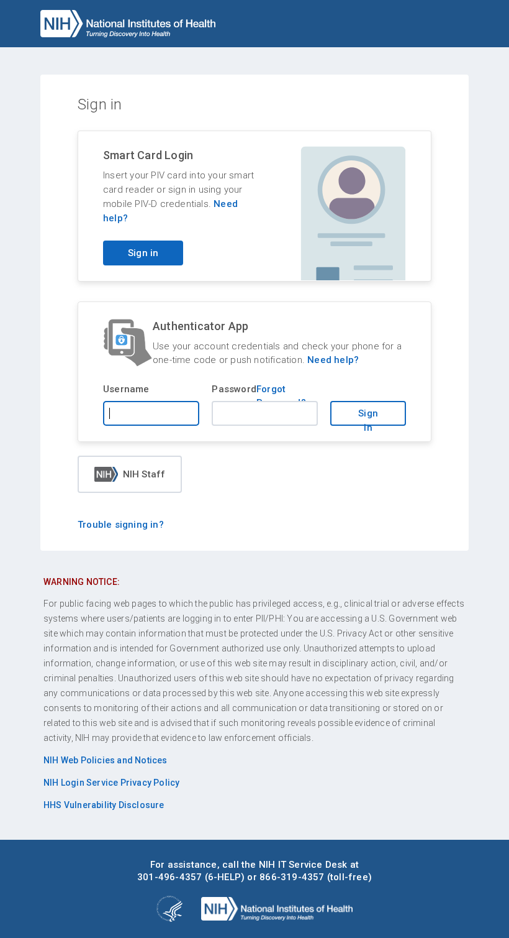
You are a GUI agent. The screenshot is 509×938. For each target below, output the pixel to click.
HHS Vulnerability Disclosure (103, 805)
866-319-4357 (291, 877)
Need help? (333, 360)
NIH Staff (144, 474)
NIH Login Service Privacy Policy (111, 783)
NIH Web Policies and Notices (105, 760)
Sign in (143, 253)
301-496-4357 (169, 877)
